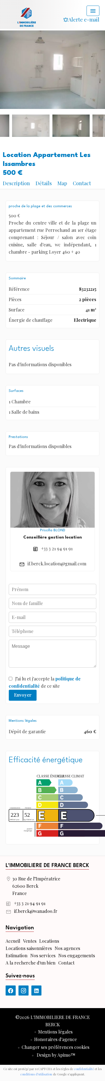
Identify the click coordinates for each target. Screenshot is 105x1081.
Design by (55, 1055)
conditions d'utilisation (36, 1074)
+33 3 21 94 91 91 (57, 548)
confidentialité (84, 1069)
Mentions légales (55, 1032)
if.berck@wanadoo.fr (35, 911)
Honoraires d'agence (55, 1039)
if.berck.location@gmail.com (56, 563)
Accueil (27, 17)
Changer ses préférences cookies (55, 1047)
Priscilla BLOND (52, 530)
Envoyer (23, 695)
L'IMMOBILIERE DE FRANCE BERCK (47, 865)
